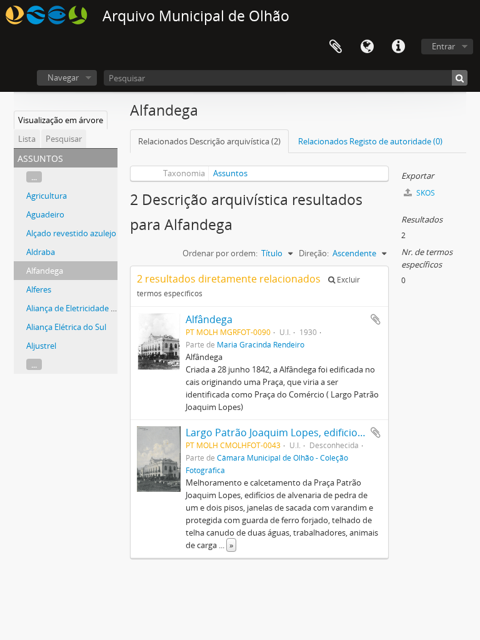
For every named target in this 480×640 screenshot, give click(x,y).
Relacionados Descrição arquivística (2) (209, 141)
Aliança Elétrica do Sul (66, 326)
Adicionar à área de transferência (375, 319)
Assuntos (230, 173)
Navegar (63, 77)
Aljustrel (41, 345)
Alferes (38, 289)
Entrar (443, 46)
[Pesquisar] (460, 78)
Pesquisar (64, 138)
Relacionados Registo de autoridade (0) (370, 141)
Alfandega (44, 270)
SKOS (424, 193)
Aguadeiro (45, 214)
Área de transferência (335, 46)
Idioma (366, 46)
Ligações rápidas (398, 46)
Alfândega (209, 319)
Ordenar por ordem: (220, 253)
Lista (27, 138)
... (34, 176)
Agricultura (46, 195)
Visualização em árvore (60, 120)
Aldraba (40, 252)
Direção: (314, 253)
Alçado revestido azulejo (71, 233)
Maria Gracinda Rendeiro (260, 344)
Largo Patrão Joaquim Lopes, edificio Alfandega (296, 432)
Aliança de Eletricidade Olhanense (88, 308)
